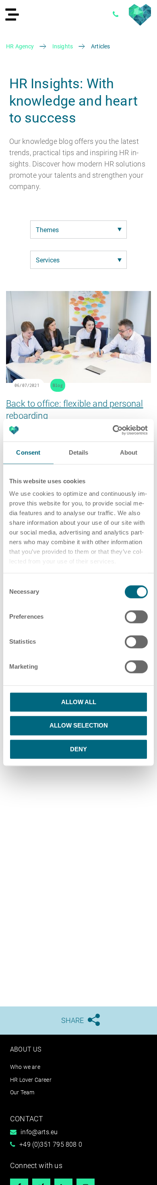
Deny (78, 749)
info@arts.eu (39, 1132)
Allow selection (79, 725)
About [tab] (129, 452)
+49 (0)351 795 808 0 (50, 1144)
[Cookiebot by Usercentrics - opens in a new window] (113, 430)
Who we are (25, 1067)
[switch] (136, 616)
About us (25, 1049)
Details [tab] (79, 452)
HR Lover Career (31, 1080)
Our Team (22, 1092)
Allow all (78, 702)
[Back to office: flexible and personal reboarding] (78, 380)
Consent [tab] (28, 452)
